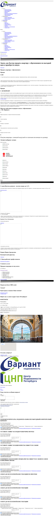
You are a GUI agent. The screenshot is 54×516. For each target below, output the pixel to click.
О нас (6, 44)
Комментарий (2, 399)
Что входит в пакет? (4, 270)
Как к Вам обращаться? (4, 433)
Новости (6, 25)
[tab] (27, 270)
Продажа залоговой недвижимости (11, 13)
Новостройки (7, 11)
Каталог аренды (7, 19)
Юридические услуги (29, 426)
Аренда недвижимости (38, 426)
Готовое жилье (21, 426)
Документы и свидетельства (10, 26)
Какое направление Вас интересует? (7, 425)
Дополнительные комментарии (6, 439)
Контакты (6, 45)
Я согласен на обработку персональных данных (10, 427)
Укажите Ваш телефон (4, 424)
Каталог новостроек (8, 17)
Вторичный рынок (8, 10)
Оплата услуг (7, 27)
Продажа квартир (8, 9)
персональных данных (24, 402)
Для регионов (5, 20)
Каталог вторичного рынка (9, 18)
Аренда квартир (7, 15)
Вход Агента (2, 387)
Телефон (1, 395)
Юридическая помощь (9, 14)
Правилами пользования (36, 428)
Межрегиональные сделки (6, 426)
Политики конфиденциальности (6, 405)
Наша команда (7, 23)
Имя (1, 394)
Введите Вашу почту (4, 436)
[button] (27, 29)
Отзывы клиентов (8, 24)
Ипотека (6, 12)
